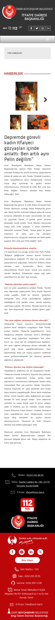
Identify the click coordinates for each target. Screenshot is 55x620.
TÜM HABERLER (14, 53)
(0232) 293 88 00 (35, 475)
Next (44, 99)
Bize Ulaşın (27, 560)
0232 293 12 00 (34, 583)
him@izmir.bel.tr (34, 604)
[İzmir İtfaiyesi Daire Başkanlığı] (9, 11)
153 (36, 569)
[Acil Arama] (10, 27)
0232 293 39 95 (32, 576)
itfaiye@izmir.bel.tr (35, 492)
